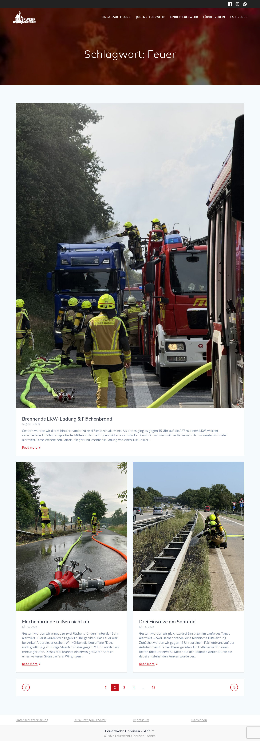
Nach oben (199, 720)
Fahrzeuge (238, 17)
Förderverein (214, 17)
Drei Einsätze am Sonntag (167, 621)
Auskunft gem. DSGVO (90, 720)
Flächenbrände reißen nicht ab (55, 621)
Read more (29, 447)
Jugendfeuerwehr (150, 17)
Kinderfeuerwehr (184, 17)
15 (155, 687)
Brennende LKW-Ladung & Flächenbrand (67, 419)
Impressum (141, 720)
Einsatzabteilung (116, 17)
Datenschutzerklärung (32, 720)
